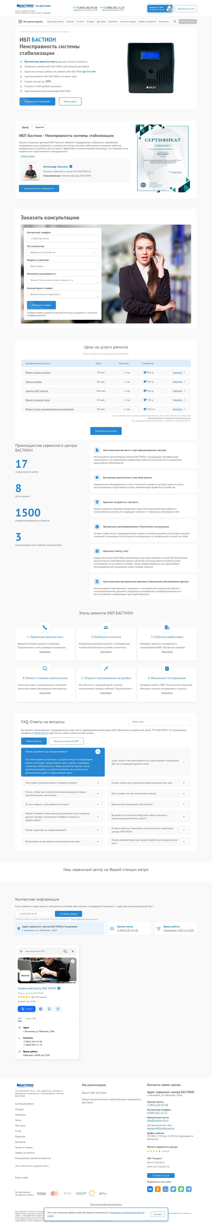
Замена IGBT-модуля (36, 390)
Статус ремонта (187, 21)
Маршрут (29, 1009)
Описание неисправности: (41, 273)
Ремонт (25, 127)
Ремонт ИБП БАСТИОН (94, 1092)
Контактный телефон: (39, 232)
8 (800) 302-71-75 (157, 1112)
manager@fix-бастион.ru (160, 1128)
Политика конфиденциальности (106, 1204)
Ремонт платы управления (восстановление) (49, 409)
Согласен (157, 1214)
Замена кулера (33, 381)
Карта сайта (21, 1177)
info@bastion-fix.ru (157, 1120)
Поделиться (150, 1189)
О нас (79, 21)
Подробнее (44, 651)
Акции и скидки (128, 21)
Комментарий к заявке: (40, 288)
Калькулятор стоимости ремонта (33, 1158)
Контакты (164, 21)
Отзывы (90, 21)
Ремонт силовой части (37, 400)
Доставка (101, 21)
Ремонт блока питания (37, 372)
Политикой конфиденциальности (84, 919)
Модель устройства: (38, 259)
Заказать (177, 372)
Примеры (20, 1114)
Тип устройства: (36, 246)
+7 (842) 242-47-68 (86, 7)
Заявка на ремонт (147, 21)
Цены (69, 21)
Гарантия (40, 127)
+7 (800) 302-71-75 (113, 7)
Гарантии (113, 21)
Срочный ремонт (55, 21)
